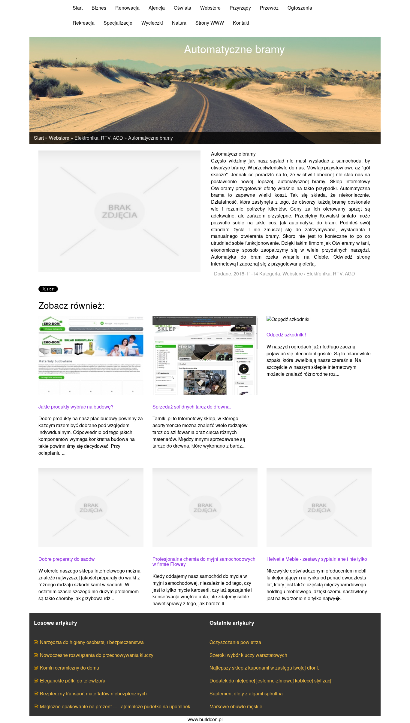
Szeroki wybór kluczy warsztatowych (248, 655)
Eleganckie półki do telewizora (72, 680)
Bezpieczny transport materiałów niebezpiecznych (93, 693)
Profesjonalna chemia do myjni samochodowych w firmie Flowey (203, 561)
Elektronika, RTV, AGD (98, 137)
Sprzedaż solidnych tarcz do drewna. (191, 406)
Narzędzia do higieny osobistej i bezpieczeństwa (92, 642)
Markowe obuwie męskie (236, 706)
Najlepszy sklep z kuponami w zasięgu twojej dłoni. (264, 667)
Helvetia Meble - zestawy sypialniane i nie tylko (317, 559)
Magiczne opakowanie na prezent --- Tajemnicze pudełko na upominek (115, 706)
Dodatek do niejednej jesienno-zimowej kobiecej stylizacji (271, 680)
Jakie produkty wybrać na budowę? (75, 406)
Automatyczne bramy (150, 137)
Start (39, 137)
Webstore (59, 137)
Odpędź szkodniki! (286, 334)
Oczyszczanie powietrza (235, 642)
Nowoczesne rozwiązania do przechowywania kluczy (96, 655)
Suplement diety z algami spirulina (246, 693)
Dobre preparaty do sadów (66, 559)
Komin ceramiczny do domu (69, 667)
